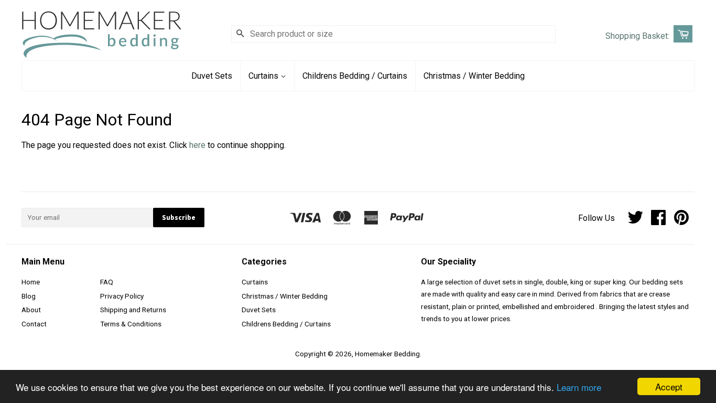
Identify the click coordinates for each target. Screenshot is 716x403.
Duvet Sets (211, 76)
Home (30, 282)
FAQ (106, 282)
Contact (34, 324)
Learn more (579, 387)
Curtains (264, 76)
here (197, 145)
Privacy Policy (122, 296)
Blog (28, 296)
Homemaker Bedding (387, 353)
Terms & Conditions (130, 324)
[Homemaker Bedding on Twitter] (635, 221)
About (31, 309)
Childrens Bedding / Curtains (354, 76)
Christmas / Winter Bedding (474, 76)
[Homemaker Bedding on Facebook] (658, 221)
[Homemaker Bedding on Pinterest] (681, 221)
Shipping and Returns (133, 309)
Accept (668, 386)
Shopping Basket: (637, 36)
